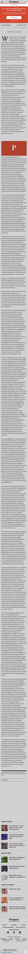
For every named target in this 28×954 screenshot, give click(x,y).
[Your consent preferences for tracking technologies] (25, 951)
